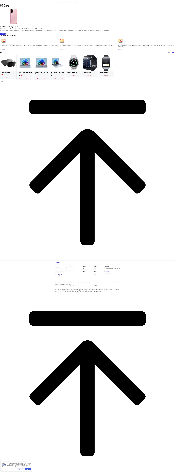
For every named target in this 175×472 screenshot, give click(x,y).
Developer (84, 274)
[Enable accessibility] (2, 470)
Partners (84, 271)
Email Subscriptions (96, 276)
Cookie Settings (21, 469)
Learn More (3, 49)
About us (95, 268)
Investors (95, 271)
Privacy (60, 282)
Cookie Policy (63, 282)
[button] (84, 282)
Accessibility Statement (69, 282)
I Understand (28, 469)
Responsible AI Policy (75, 282)
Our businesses (95, 274)
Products (84, 268)
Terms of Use (56, 282)
